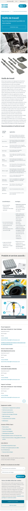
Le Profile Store (6, 449)
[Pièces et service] (11, 11)
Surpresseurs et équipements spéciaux (11, 407)
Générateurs (5, 420)
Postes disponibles (6, 429)
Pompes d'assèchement (8, 412)
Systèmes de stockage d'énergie (9, 414)
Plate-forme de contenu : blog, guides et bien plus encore (14, 438)
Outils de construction (7, 410)
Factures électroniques (7, 452)
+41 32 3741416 (4, 359)
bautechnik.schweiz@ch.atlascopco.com (10, 340)
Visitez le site (20, 476)
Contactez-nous (14, 27)
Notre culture (5, 427)
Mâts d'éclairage (6, 416)
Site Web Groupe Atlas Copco (9, 445)
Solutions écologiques (7, 431)
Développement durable (8, 433)
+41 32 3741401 (4, 338)
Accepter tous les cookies (13, 501)
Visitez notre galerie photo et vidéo (10, 447)
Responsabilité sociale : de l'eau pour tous (12, 435)
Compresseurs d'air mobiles (8, 418)
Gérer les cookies (12, 505)
